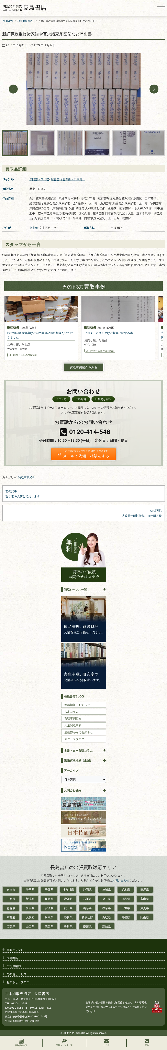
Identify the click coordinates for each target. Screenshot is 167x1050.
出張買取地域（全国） (78, 760)
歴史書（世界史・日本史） (68, 179)
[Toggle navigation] (161, 7)
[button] (13, 89)
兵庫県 (49, 917)
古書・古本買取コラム (78, 750)
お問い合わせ (120, 880)
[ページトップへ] (160, 1029)
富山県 (144, 899)
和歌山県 (87, 917)
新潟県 (30, 899)
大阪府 (30, 917)
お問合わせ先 (72, 790)
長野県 (49, 899)
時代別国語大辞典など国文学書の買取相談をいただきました (40, 335)
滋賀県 (144, 908)
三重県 (125, 908)
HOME (10, 20)
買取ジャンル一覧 (75, 589)
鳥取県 (106, 917)
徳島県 (49, 926)
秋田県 (68, 908)
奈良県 (68, 917)
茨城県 (106, 889)
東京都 (33, 228)
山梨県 (11, 899)
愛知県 (68, 899)
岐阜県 (106, 908)
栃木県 (125, 889)
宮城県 (49, 908)
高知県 (106, 926)
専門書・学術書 (39, 179)
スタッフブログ (74, 739)
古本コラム (71, 711)
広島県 (11, 926)
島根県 (125, 917)
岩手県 (30, 908)
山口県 (30, 926)
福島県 (125, 899)
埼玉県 (30, 889)
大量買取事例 (72, 725)
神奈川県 (68, 889)
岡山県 (144, 917)
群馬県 (144, 889)
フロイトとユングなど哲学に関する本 (108, 333)
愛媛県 (87, 926)
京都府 (11, 917)
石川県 (87, 899)
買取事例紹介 (27, 20)
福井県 (106, 899)
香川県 (68, 926)
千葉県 (49, 889)
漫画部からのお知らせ (78, 732)
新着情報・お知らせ (77, 704)
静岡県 (87, 889)
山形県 (87, 908)
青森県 (11, 908)
